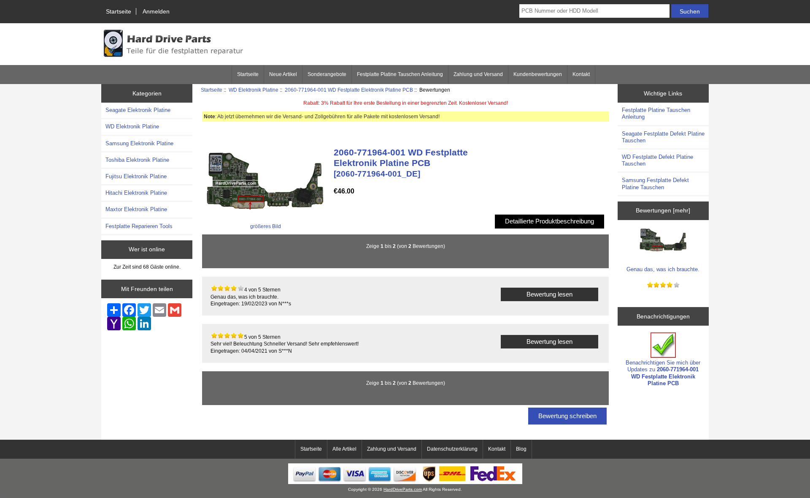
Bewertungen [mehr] (663, 210)
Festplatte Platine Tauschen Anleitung (400, 74)
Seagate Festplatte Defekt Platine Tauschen (663, 137)
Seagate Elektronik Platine (137, 110)
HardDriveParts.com (402, 489)
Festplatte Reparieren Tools (139, 226)
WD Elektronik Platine (253, 90)
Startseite (118, 11)
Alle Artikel (344, 449)
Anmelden (156, 11)
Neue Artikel (283, 74)
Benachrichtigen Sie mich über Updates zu (663, 372)
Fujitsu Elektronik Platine (136, 176)
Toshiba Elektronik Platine (137, 160)
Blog (521, 449)
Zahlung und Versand (478, 74)
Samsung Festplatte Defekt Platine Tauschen (655, 183)
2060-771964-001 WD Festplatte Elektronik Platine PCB (349, 90)
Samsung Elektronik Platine (139, 143)
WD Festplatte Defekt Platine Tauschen (657, 160)
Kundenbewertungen (537, 74)
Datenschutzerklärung (452, 449)
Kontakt (581, 74)
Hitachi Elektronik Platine (136, 193)
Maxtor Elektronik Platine (136, 209)
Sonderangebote (327, 74)
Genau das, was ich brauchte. (662, 269)
